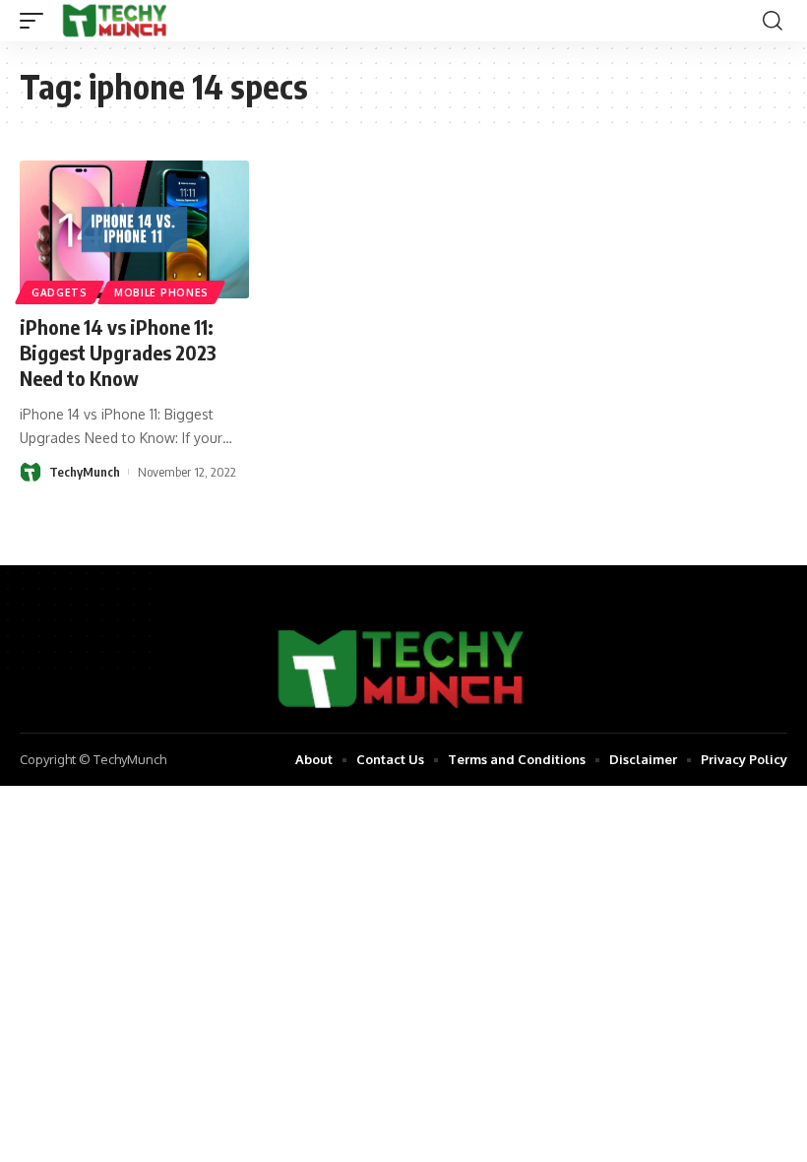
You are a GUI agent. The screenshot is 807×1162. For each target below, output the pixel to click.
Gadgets (59, 292)
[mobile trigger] (36, 20)
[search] (772, 20)
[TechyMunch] (115, 20)
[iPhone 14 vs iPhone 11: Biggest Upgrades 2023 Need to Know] (134, 229)
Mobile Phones (161, 292)
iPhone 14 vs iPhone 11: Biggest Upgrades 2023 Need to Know (118, 352)
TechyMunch (84, 472)
